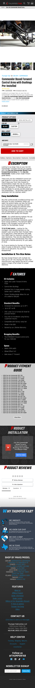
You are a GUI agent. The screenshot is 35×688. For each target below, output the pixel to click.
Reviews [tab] (5, 488)
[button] (3, 3)
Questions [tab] (16, 488)
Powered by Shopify (22, 679)
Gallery (2, 158)
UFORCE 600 (20, 564)
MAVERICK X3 (23, 562)
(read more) (5, 101)
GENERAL (15, 575)
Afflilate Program (17, 593)
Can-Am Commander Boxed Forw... (15, 7)
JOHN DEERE (13, 570)
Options (9, 158)
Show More (17, 417)
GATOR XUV (22, 570)
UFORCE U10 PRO (23, 566)
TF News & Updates (17, 604)
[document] (17, 33)
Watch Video (21, 455)
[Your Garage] (32, 3)
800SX (20, 577)
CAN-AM (15, 76)
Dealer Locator (17, 598)
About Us (17, 590)
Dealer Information (17, 596)
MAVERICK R (12, 562)
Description (17, 158)
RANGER (22, 575)
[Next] (32, 34)
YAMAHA (13, 579)
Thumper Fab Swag (17, 607)
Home (2, 7)
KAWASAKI (9, 572)
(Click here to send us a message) (17, 620)
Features (25, 158)
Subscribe (26, 671)
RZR (28, 575)
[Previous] (3, 34)
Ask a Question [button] (18, 484)
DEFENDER (26, 561)
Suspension (8, 91)
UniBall (16, 134)
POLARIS (8, 576)
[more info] (18, 123)
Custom (14, 126)
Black (5, 126)
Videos (17, 609)
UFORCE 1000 (11, 566)
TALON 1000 (20, 568)
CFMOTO (12, 564)
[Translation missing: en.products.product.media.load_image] (5, 66)
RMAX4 (18, 579)
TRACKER (15, 577)
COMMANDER (23, 76)
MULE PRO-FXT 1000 (21, 572)
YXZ (24, 579)
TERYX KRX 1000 (17, 574)
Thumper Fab (6, 76)
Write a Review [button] (18, 480)
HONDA (13, 568)
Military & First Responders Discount (18, 601)
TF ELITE (6, 134)
